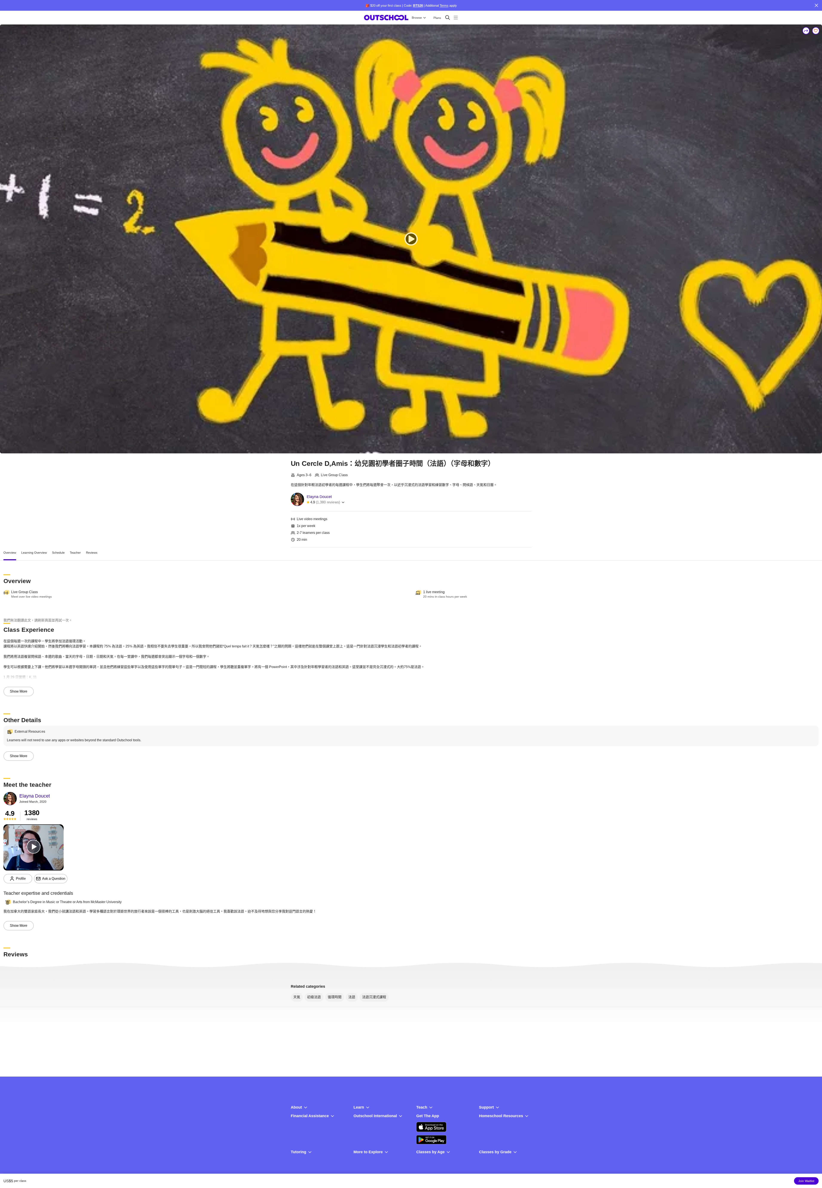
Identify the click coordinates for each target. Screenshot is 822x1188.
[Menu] (455, 17)
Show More (18, 691)
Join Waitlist (806, 1181)
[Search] (447, 17)
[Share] (806, 30)
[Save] (815, 30)
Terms (444, 5)
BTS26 (418, 5)
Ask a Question (53, 878)
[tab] (9, 553)
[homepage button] (386, 17)
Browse (417, 17)
